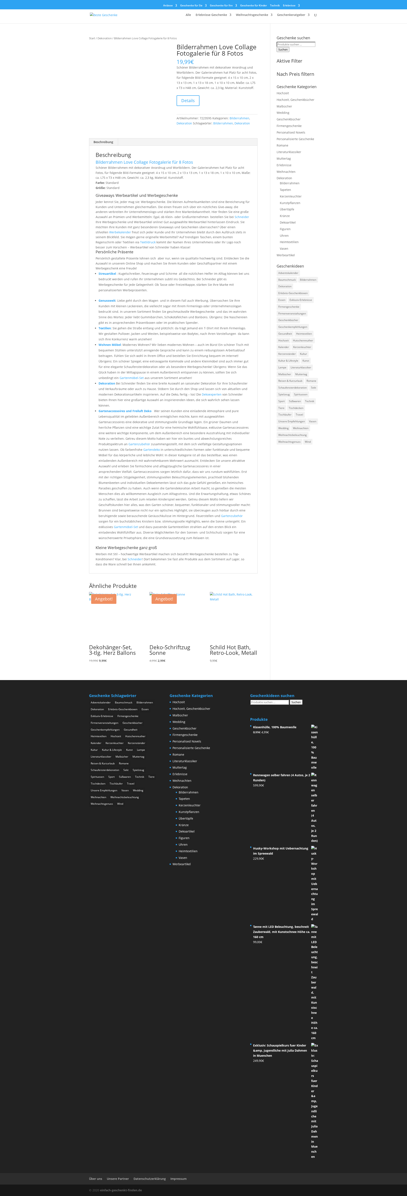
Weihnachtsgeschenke (252, 15)
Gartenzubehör (139, 444)
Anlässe (168, 5)
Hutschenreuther (303, 340)
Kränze (285, 216)
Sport (281, 401)
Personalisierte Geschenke (295, 139)
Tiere (281, 408)
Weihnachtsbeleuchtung (292, 435)
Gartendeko (151, 450)
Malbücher (284, 106)
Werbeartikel (286, 255)
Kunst (305, 360)
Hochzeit (283, 93)
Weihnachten (286, 172)
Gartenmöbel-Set (132, 378)
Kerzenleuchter (291, 196)
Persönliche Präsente (114, 251)
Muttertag (284, 158)
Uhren (284, 236)
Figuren (285, 229)
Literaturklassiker (289, 152)
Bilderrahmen (239, 118)
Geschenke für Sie (191, 5)
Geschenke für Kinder (253, 5)
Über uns (95, 1179)
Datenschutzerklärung (150, 1179)
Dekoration (105, 38)
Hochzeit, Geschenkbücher (295, 100)
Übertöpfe (287, 209)
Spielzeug (284, 394)
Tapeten (285, 190)
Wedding (283, 113)
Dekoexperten (212, 394)
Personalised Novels (291, 132)
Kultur (303, 354)
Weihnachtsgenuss (289, 442)
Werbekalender (120, 232)
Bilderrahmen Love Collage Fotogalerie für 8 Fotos (144, 162)
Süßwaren (295, 401)
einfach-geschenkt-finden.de (121, 1190)
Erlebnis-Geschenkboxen (293, 293)
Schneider (242, 217)
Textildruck (148, 242)
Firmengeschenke (289, 126)
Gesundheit (285, 333)
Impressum (178, 1179)
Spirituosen (300, 394)
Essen (281, 300)
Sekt (313, 387)
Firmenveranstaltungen (292, 313)
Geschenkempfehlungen (292, 327)
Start (92, 38)
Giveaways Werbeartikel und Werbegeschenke (137, 195)
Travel (299, 414)
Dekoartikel (288, 222)
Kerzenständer (287, 354)
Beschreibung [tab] (103, 142)
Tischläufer (284, 414)
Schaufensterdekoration (292, 387)
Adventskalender (288, 273)
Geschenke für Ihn (221, 5)
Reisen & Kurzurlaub (290, 381)
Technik (275, 5)
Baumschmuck (287, 280)
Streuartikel (107, 274)
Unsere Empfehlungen (291, 421)
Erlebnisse (289, 5)
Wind (308, 442)
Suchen (283, 49)
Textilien (105, 328)
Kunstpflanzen (290, 203)
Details (188, 100)
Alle (188, 15)
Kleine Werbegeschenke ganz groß (126, 547)
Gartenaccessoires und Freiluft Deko (125, 411)
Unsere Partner (118, 1179)
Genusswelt (107, 301)
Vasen (284, 249)
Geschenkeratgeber (291, 15)
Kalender (283, 347)
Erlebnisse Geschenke (211, 15)
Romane (282, 145)
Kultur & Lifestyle (288, 360)
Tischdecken (296, 408)
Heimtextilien (289, 242)
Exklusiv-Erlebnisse (301, 300)
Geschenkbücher (289, 119)
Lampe (282, 367)
